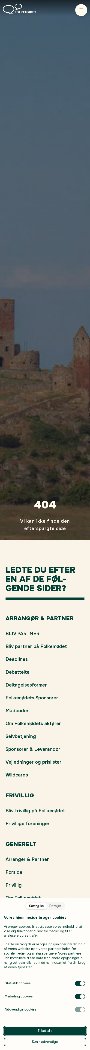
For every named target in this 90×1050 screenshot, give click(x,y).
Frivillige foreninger (28, 824)
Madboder (17, 711)
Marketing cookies (19, 996)
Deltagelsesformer (26, 685)
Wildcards (17, 775)
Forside (14, 872)
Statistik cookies (18, 983)
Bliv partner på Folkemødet (36, 646)
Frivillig (14, 885)
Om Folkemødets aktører (33, 723)
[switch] (80, 983)
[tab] (36, 906)
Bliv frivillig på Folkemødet (35, 811)
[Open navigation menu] (81, 10)
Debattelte (18, 672)
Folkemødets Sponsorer (32, 698)
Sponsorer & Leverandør (33, 749)
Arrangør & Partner (27, 859)
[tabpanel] (45, 963)
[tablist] (45, 906)
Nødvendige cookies (20, 1009)
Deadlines (17, 659)
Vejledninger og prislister (33, 762)
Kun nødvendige (45, 1042)
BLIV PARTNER (22, 634)
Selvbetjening (21, 736)
